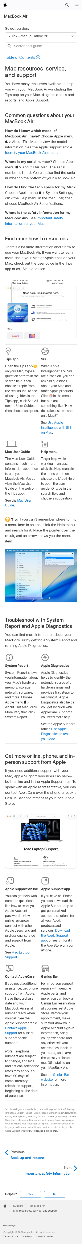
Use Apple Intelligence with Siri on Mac (56, 427)
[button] (67, 5)
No (55, 1194)
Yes (30, 1194)
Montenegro (9, 1225)
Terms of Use (10, 1236)
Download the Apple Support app (55, 935)
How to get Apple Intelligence (42, 1130)
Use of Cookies (44, 1236)
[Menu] (77, 5)
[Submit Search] (9, 46)
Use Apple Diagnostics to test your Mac (55, 734)
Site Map (27, 1236)
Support (18, 1205)
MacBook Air (16, 16)
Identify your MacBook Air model (31, 153)
